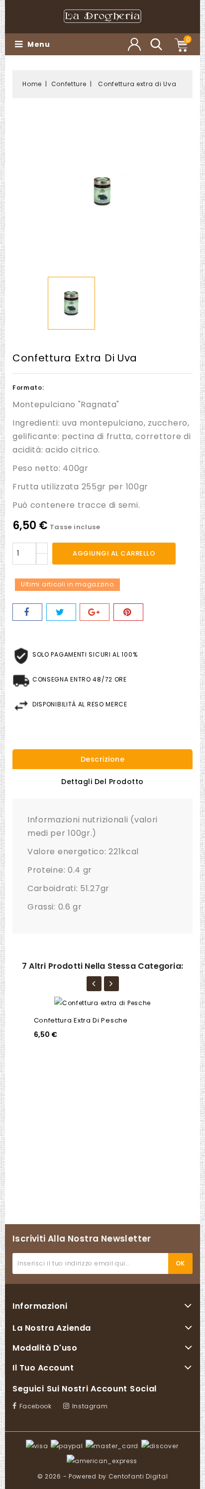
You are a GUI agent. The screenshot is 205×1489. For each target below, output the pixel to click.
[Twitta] (61, 612)
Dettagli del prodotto (102, 782)
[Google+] (94, 612)
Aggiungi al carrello (114, 553)
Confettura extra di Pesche (81, 1020)
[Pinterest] (128, 612)
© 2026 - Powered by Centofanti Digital (102, 1476)
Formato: (28, 387)
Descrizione (103, 759)
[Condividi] (27, 612)
